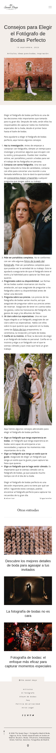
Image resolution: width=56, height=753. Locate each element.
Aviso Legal (28, 708)
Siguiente (46, 498)
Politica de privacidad (28, 704)
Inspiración (43, 53)
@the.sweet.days (28, 680)
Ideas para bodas (27, 53)
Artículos (12, 53)
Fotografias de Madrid (40, 740)
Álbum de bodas (28, 697)
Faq (28, 700)
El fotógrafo (28, 693)
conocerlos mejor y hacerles (22, 177)
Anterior (9, 498)
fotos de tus (19, 329)
